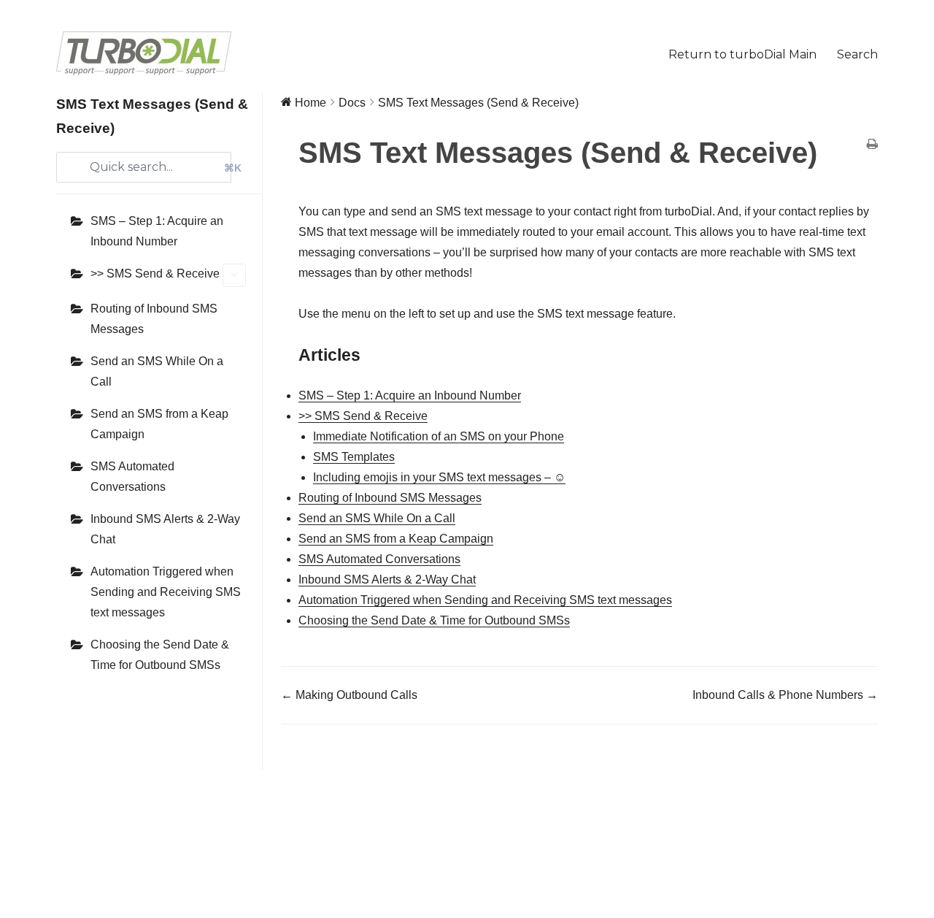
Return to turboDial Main (742, 54)
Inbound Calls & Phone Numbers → (785, 695)
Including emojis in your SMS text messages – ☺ (439, 477)
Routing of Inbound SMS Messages (153, 318)
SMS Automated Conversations (132, 476)
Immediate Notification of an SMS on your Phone (438, 436)
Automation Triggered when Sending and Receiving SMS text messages (165, 592)
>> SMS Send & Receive (155, 273)
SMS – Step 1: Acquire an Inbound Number (156, 231)
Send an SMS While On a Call (156, 371)
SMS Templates (354, 457)
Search (857, 54)
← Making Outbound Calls (349, 695)
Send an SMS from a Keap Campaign (159, 424)
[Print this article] (872, 145)
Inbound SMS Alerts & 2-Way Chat (165, 529)
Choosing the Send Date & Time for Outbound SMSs (159, 654)
